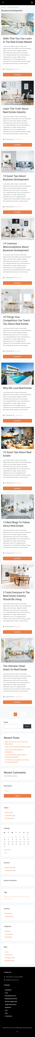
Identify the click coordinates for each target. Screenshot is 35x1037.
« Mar (5, 853)
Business (17, 69)
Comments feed (10, 958)
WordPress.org (9, 960)
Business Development (13, 896)
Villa (6, 1013)
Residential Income (10, 995)
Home (4, 7)
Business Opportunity (11, 1001)
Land (6, 993)
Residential (8, 990)
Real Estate (18, 206)
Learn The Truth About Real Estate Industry (18, 747)
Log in (7, 952)
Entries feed (8, 955)
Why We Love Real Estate (17, 388)
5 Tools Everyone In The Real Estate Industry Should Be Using (16, 596)
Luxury (5, 898)
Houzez (28, 896)
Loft (6, 1010)
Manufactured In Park (11, 998)
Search (6, 722)
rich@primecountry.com (12, 980)
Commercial (8, 1016)
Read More (17, 74)
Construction (19, 139)
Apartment (6, 896)
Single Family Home (10, 1004)
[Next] (23, 714)
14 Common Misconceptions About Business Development (16, 247)
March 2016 (8, 867)
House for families (22, 896)
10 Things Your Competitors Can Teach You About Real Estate (16, 320)
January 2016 (9, 870)
